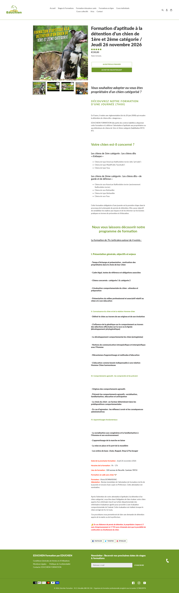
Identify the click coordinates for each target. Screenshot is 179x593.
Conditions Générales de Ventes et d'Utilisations (51, 561)
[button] (96, 49)
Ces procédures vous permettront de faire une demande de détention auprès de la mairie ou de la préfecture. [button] (117, 515)
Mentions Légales (39, 564)
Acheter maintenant (112, 70)
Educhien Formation (66, 588)
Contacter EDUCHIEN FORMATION (47, 567)
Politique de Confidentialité (59, 564)
